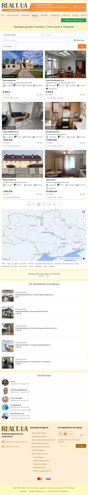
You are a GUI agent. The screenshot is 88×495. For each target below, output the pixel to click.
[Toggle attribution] (84, 258)
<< (28, 204)
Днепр (16, 263)
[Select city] (84, 34)
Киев (3, 263)
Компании (54, 15)
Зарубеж (44, 15)
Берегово (58, 263)
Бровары (23, 263)
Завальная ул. (51, 180)
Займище (38, 266)
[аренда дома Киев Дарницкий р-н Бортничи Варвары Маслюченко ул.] (8, 328)
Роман (12, 381)
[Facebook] (60, 434)
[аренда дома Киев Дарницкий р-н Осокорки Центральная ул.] (8, 345)
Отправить (80, 446)
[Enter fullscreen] (83, 211)
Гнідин (45, 266)
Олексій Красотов (17, 413)
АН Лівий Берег (16, 405)
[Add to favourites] (40, 53)
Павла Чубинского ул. (11, 132)
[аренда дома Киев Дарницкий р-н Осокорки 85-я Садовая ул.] (8, 362)
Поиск (82, 46)
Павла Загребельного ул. (55, 80)
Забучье (52, 266)
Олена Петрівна (16, 398)
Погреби (14, 266)
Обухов (30, 263)
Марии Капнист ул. (10, 180)
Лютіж (31, 266)
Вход (83, 7)
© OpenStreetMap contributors (73, 258)
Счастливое (23, 266)
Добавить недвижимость (75, 20)
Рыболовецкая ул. (9, 80)
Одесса (9, 263)
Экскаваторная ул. (53, 132)
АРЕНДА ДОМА (20, 292)
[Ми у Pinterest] (65, 434)
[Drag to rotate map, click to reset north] (83, 222)
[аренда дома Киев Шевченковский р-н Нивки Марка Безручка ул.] (8, 295)
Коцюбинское (68, 263)
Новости (66, 15)
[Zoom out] (83, 219)
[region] (44, 235)
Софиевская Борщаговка (44, 263)
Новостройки (13, 15)
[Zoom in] (83, 216)
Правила (23, 491)
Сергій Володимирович (18, 390)
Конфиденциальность (37, 491)
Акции (75, 15)
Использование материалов (57, 491)
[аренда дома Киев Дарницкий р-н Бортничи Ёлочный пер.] (8, 311)
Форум (83, 15)
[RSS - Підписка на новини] (70, 434)
